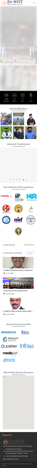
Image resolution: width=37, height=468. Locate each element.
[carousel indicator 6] (26, 225)
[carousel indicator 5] (23, 225)
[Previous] (2, 71)
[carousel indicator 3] (16, 225)
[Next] (34, 71)
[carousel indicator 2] (13, 225)
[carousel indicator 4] (20, 225)
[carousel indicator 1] (10, 225)
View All (30, 298)
